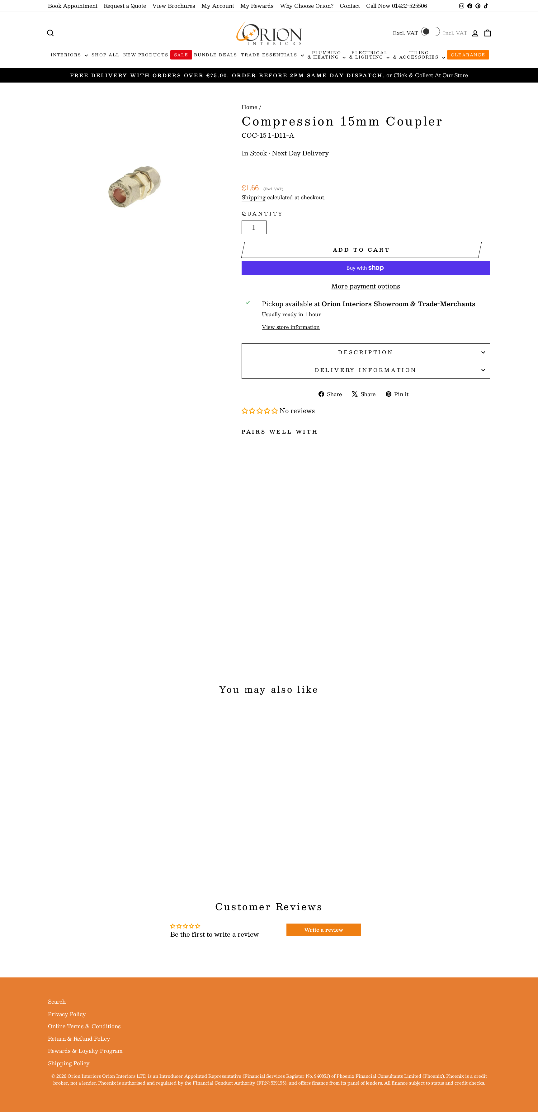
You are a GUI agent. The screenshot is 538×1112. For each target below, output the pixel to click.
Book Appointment (72, 5)
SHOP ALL (106, 54)
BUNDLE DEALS (215, 54)
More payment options (365, 286)
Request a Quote (125, 5)
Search (57, 1001)
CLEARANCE (468, 54)
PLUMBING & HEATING (324, 54)
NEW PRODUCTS (145, 54)
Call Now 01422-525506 (396, 5)
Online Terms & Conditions (84, 1026)
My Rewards (257, 5)
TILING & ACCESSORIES (416, 54)
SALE (181, 54)
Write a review (323, 929)
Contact (350, 5)
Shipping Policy (69, 1063)
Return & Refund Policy (79, 1038)
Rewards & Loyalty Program (85, 1050)
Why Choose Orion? (306, 5)
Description (366, 352)
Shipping (254, 197)
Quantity (263, 214)
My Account (217, 5)
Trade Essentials (270, 54)
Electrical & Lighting (368, 54)
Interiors (67, 54)
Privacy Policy (67, 1014)
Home (249, 106)
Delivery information (366, 370)
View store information (291, 327)
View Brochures (173, 5)
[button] (260, 410)
